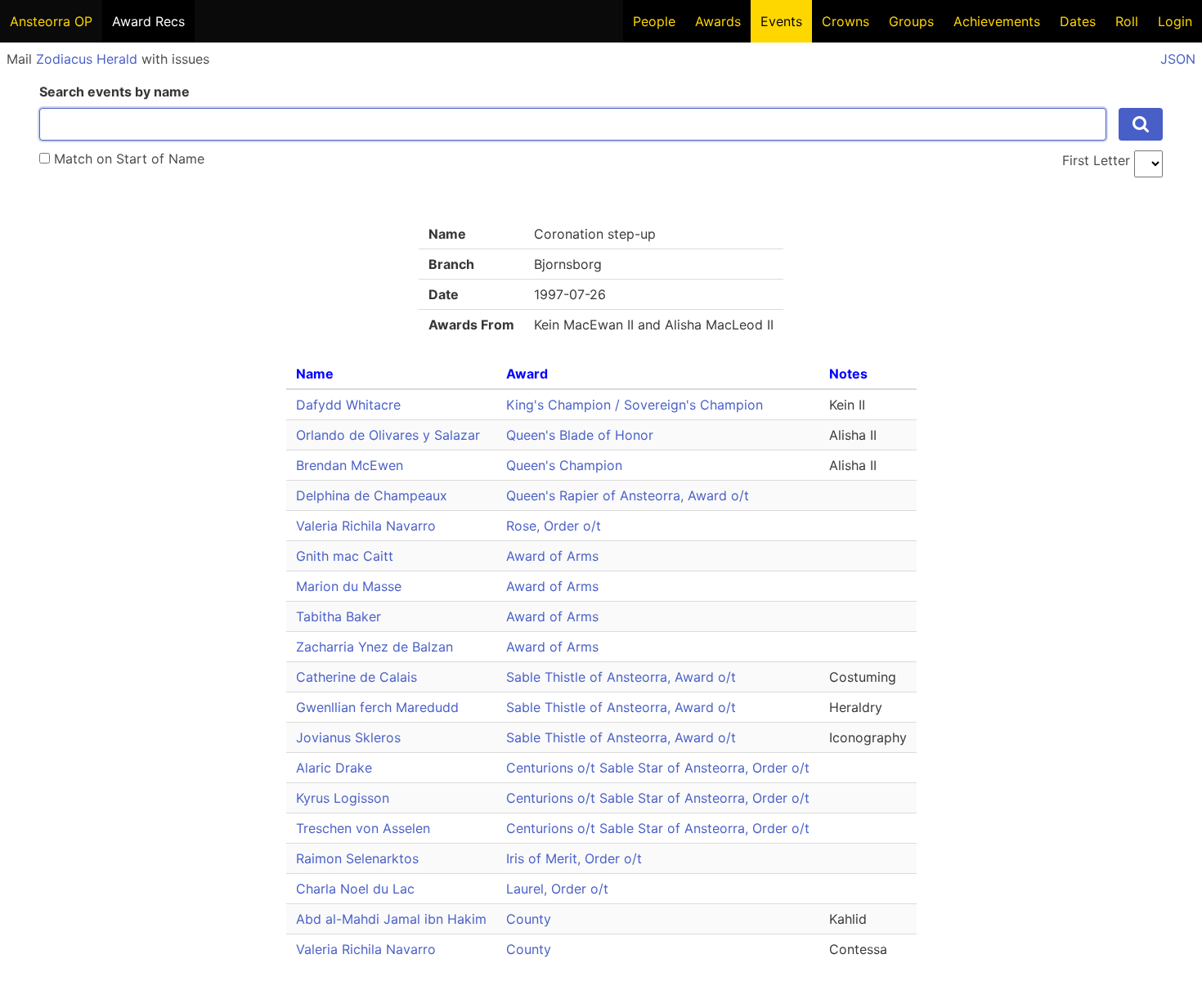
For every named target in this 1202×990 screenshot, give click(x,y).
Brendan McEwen (349, 465)
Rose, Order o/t (553, 525)
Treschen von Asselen (363, 828)
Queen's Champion (564, 465)
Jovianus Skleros (348, 737)
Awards (718, 21)
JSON (1177, 59)
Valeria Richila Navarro (366, 525)
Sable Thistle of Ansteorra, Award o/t (621, 677)
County (528, 919)
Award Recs (148, 21)
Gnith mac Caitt (344, 556)
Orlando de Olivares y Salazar (388, 435)
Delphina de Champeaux (371, 495)
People (654, 21)
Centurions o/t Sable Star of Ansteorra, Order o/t (658, 767)
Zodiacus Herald (86, 59)
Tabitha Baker (338, 616)
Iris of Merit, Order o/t (574, 858)
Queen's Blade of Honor (579, 435)
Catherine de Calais (356, 677)
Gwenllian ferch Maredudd (377, 707)
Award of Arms (552, 556)
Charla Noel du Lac (355, 888)
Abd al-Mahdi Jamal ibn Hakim (391, 919)
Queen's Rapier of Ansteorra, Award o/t (627, 495)
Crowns (845, 21)
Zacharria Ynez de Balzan (374, 646)
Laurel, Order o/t (557, 888)
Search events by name (114, 91)
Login (1175, 21)
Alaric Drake (334, 767)
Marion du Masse (348, 586)
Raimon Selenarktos (357, 858)
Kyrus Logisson (342, 798)
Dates (1078, 21)
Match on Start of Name (127, 158)
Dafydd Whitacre (348, 404)
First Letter (1096, 160)
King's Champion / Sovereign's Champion (634, 404)
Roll (1126, 21)
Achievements (996, 21)
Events (781, 21)
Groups (911, 21)
